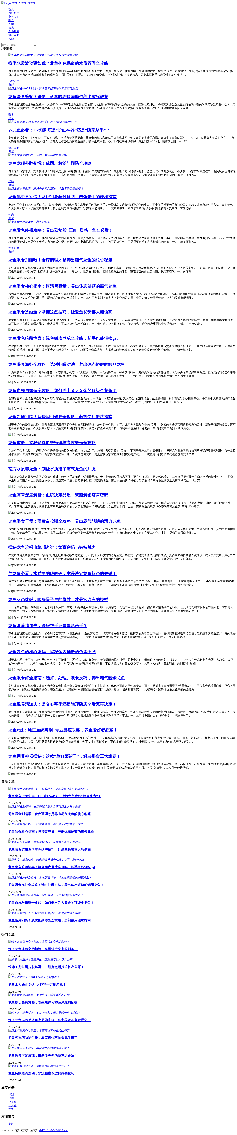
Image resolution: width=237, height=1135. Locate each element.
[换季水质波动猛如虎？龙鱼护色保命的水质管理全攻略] (43, 55)
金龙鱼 (12, 1101)
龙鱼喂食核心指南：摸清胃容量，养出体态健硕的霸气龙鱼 (62, 286)
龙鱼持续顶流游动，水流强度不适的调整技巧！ (43, 1073)
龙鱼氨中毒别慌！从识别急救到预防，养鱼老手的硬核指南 (62, 197)
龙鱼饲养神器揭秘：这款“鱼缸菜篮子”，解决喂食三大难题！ (64, 756)
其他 (11, 38)
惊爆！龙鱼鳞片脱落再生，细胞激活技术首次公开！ (46, 967)
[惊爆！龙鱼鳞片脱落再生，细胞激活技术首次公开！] (41, 959)
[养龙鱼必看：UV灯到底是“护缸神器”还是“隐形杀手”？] (43, 121)
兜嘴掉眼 (13, 31)
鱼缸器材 (13, 34)
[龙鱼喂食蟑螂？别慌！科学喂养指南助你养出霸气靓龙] (43, 88)
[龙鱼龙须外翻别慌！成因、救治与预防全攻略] (37, 155)
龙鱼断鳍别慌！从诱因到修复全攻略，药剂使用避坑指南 (60, 416)
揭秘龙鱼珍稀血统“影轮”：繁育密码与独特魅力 (52, 547)
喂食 (11, 20)
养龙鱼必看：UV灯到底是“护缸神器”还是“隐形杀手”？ (59, 130)
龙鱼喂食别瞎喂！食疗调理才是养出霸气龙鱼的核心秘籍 (60, 260)
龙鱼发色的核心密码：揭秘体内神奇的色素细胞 (52, 652)
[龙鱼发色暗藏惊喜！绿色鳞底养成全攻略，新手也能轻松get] (46, 859)
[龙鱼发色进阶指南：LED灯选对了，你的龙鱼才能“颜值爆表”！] (48, 788)
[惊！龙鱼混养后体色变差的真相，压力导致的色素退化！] (44, 1012)
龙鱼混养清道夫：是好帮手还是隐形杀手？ (47, 625)
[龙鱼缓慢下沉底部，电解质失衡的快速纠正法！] (38, 1048)
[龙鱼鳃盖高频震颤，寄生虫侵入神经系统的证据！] (40, 994)
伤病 (11, 24)
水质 (11, 1098)
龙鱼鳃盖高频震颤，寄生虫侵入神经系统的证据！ (44, 1002)
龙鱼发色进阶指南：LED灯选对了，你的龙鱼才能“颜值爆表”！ (54, 796)
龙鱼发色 (13, 16)
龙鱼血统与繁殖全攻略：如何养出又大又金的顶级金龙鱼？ (62, 390)
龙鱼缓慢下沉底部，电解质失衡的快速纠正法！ (43, 1055)
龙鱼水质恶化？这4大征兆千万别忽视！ (37, 984)
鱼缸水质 (13, 13)
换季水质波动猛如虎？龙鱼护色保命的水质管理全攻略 (58, 63)
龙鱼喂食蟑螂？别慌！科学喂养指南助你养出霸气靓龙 (58, 96)
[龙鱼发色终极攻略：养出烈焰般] (29, 221)
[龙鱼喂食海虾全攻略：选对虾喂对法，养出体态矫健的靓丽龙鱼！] (50, 877)
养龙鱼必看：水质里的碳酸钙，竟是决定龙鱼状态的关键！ (62, 573)
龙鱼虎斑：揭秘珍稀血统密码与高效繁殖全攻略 (52, 442)
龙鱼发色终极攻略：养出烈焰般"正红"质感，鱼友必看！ (60, 230)
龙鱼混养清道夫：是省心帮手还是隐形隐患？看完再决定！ (62, 704)
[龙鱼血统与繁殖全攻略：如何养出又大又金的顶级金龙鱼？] (45, 895)
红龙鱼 (12, 1105)
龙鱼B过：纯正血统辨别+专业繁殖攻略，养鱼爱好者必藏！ (63, 730)
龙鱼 (11, 1109)
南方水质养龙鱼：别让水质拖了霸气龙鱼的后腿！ (54, 469)
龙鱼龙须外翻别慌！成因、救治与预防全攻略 (50, 163)
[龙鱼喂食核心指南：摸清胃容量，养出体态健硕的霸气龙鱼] (45, 824)
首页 (11, 9)
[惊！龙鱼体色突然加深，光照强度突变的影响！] (38, 941)
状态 (11, 27)
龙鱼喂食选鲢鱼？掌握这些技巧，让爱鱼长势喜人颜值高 (60, 312)
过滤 (11, 1094)
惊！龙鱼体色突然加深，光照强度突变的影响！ (43, 949)
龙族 (11, 1123)
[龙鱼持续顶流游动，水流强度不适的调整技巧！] (38, 1066)
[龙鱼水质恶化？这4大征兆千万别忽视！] (34, 977)
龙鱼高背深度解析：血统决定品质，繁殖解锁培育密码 (58, 495)
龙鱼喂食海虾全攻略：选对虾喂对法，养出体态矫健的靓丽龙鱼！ (68, 364)
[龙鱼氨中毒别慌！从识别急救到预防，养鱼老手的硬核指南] (45, 188)
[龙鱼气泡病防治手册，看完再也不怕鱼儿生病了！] (40, 1030)
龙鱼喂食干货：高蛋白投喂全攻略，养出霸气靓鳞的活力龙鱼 (64, 521)
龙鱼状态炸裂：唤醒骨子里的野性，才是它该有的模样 (58, 599)
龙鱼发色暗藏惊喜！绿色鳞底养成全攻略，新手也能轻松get (63, 338)
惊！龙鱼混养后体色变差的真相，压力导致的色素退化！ (49, 1020)
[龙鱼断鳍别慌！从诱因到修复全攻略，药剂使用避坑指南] (44, 913)
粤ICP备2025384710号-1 (53, 1130)
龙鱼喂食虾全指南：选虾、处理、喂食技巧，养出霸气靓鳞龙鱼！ (68, 678)
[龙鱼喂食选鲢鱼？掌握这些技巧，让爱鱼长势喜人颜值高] (44, 842)
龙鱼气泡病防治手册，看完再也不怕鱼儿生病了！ (44, 1038)
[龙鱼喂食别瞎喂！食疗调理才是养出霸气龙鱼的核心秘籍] (44, 806)
